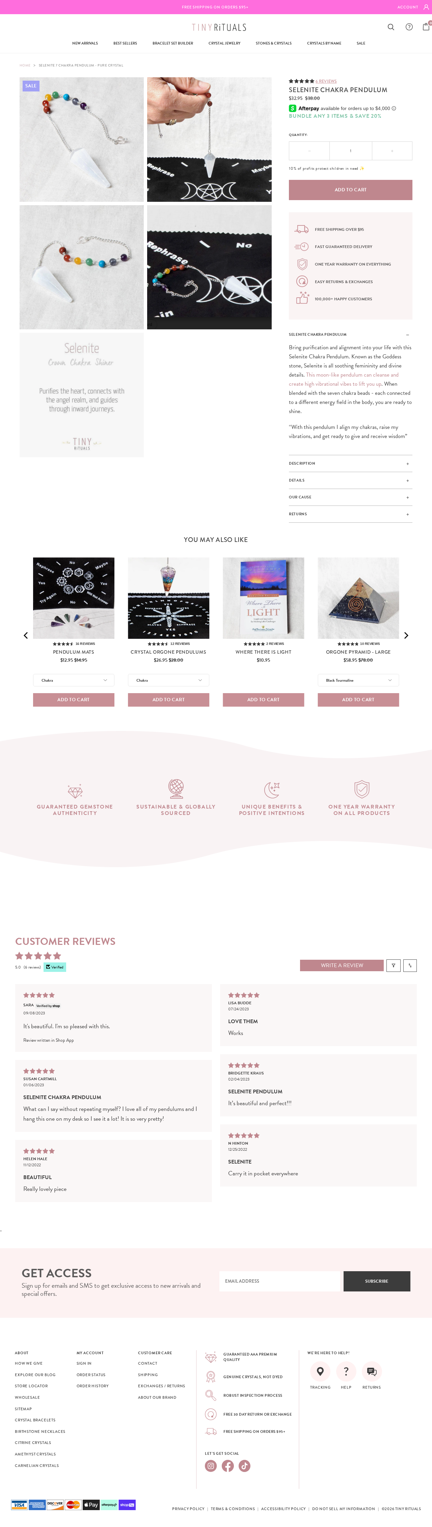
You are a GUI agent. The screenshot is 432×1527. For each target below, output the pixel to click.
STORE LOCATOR (31, 1386)
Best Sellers (125, 43)
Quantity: (298, 134)
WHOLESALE (27, 1397)
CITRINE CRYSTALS (33, 1442)
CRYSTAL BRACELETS (35, 1420)
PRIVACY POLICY (188, 1508)
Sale (361, 43)
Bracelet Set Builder (173, 43)
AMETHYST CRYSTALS (35, 1454)
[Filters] (393, 965)
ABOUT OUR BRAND (157, 1397)
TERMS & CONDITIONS (233, 1508)
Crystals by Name (324, 43)
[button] (302, 81)
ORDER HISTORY (93, 1386)
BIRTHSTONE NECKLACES (40, 1431)
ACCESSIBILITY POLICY (283, 1508)
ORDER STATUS (91, 1375)
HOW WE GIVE (29, 1363)
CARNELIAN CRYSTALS (37, 1465)
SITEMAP (23, 1409)
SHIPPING (148, 1375)
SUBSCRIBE (376, 1281)
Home (25, 65)
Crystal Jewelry (224, 43)
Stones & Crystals (274, 43)
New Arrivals (85, 43)
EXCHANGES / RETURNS (161, 1386)
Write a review (342, 965)
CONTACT (147, 1363)
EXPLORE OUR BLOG (35, 1375)
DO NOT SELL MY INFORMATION (343, 1508)
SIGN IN (84, 1363)
